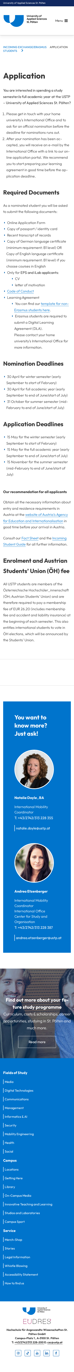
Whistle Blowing (16, 1266)
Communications (17, 1099)
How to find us (14, 1283)
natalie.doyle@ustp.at (33, 828)
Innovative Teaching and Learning (28, 1204)
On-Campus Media (18, 1195)
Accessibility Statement (21, 1274)
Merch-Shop (13, 1240)
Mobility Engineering (19, 1134)
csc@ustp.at (55, 1342)
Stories (10, 1248)
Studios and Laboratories (22, 1213)
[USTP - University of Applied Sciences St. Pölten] (26, 20)
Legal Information (17, 1257)
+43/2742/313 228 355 (35, 818)
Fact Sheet (30, 538)
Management (14, 1108)
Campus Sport (15, 1222)
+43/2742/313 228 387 (35, 927)
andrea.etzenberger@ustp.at (39, 938)
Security (10, 1125)
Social (9, 1151)
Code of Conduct (20, 291)
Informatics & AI (16, 1117)
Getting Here (14, 1178)
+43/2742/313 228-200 (29, 1342)
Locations (12, 1169)
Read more (37, 1042)
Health (9, 1143)
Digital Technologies (19, 1090)
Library (10, 1187)
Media (9, 1082)
